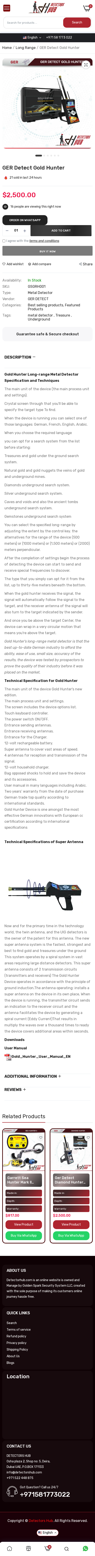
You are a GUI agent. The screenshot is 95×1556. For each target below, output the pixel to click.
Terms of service (19, 1330)
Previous (7, 1190)
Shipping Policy (17, 1349)
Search (12, 1323)
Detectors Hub (41, 1521)
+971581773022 (45, 1494)
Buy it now (48, 251)
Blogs (10, 1363)
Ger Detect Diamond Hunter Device (69, 1180)
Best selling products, (46, 305)
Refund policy (16, 1336)
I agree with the (32, 241)
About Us (13, 1356)
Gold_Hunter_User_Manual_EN (40, 1056)
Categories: (11, 305)
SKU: (6, 287)
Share (88, 264)
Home (7, 48)
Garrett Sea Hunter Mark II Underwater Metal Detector (23, 1180)
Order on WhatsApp (25, 220)
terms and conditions (44, 241)
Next (87, 1190)
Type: (6, 293)
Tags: (6, 315)
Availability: (12, 280)
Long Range (26, 48)
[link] (41, 1137)
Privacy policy (17, 1343)
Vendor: (8, 299)
